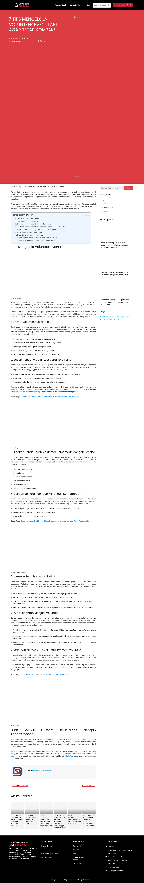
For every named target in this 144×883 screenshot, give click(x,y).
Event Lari (104, 317)
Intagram (79, 863)
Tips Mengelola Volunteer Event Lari (27, 218)
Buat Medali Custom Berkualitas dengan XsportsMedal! (35, 241)
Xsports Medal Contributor (43, 771)
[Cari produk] (108, 5)
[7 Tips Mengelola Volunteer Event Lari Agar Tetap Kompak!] (104, 95)
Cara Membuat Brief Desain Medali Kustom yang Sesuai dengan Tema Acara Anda (55, 521)
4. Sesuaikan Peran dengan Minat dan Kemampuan (36, 230)
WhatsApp (69, 756)
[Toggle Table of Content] (86, 215)
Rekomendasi (107, 208)
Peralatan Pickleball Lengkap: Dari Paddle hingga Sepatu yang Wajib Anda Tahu (46, 820)
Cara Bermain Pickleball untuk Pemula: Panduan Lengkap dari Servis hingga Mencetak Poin (59, 821)
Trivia (104, 200)
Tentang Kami (78, 846)
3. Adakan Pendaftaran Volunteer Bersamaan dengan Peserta (41, 227)
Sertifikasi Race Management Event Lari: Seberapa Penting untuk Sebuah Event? (88, 820)
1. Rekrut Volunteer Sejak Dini (27, 221)
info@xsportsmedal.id (116, 871)
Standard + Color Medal (49, 854)
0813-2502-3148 (113, 867)
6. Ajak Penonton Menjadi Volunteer (30, 235)
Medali (104, 211)
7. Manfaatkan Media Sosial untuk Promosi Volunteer (37, 238)
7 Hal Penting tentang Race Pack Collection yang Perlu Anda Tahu (31, 819)
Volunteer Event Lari (112, 319)
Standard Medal (46, 846)
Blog (74, 854)
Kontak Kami (77, 850)
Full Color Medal (46, 858)
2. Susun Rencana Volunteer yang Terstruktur (34, 224)
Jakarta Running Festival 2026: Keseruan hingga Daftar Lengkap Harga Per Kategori (17, 820)
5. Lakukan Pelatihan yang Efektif (29, 232)
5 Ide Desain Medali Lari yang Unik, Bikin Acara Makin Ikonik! (45, 674)
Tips (44, 41)
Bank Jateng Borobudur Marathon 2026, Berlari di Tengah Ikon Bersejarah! (74, 819)
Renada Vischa (115, 317)
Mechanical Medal (47, 850)
